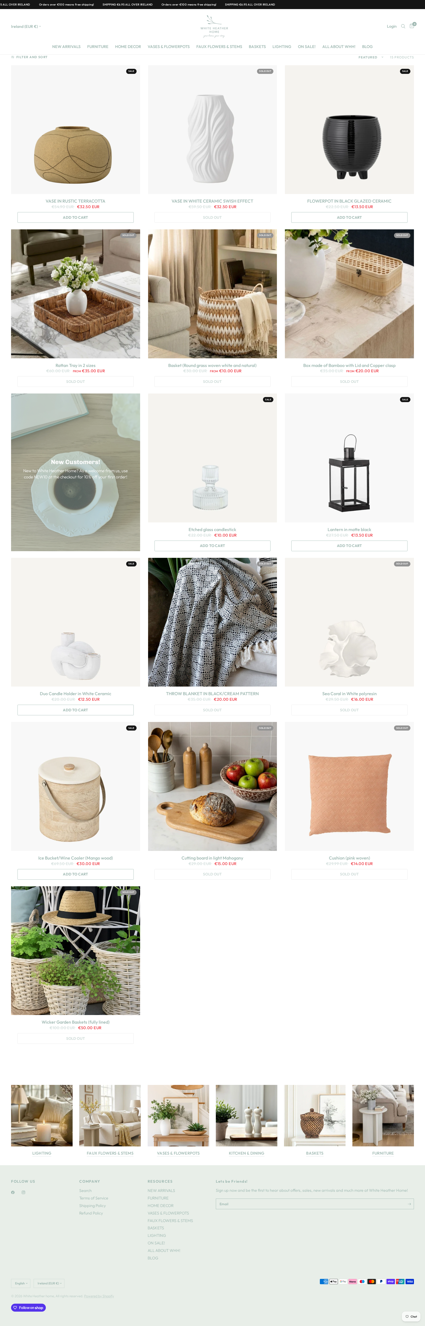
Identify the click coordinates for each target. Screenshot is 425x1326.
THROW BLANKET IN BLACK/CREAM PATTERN (212, 693)
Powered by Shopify (99, 1296)
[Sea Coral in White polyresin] (349, 622)
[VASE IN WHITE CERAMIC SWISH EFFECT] (212, 129)
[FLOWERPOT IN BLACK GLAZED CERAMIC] (349, 129)
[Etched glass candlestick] (212, 457)
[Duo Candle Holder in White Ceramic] (75, 622)
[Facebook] (16, 1192)
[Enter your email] (409, 1204)
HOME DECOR (128, 46)
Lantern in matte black (349, 529)
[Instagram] (26, 1192)
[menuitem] (66, 46)
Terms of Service (93, 1198)
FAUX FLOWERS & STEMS (219, 46)
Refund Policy (91, 1213)
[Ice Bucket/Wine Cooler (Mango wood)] (75, 786)
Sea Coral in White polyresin (349, 693)
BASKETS (257, 46)
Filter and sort (32, 57)
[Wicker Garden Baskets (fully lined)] (75, 950)
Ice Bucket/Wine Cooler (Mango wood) (75, 858)
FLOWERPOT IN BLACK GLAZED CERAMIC (349, 201)
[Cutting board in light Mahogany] (212, 786)
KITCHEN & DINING (247, 1153)
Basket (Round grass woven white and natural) (212, 365)
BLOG (367, 46)
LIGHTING (281, 46)
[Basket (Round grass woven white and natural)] (212, 293)
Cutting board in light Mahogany (212, 858)
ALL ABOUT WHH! (338, 46)
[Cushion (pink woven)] (349, 786)
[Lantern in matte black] (349, 457)
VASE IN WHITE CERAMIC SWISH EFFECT (212, 201)
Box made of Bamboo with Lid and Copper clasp (349, 365)
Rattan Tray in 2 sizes (76, 365)
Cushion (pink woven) (349, 858)
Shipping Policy (92, 1205)
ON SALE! (307, 46)
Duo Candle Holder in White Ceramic (75, 693)
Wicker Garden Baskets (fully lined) (76, 1022)
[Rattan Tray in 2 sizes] (75, 293)
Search (85, 1190)
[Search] (403, 26)
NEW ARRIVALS (66, 46)
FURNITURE (97, 46)
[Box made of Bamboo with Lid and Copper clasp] (349, 293)
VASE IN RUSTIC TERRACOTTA (75, 201)
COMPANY (89, 1181)
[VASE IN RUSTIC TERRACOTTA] (75, 129)
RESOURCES (160, 1181)
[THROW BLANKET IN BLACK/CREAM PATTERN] (212, 622)
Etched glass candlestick (212, 529)
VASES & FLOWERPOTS (169, 46)
